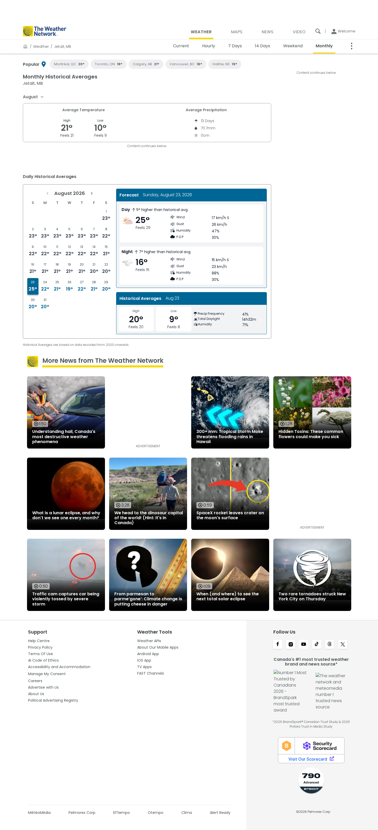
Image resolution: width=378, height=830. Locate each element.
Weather (41, 46)
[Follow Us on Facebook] (277, 644)
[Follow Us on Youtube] (303, 644)
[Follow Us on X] (342, 644)
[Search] (318, 31)
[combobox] (33, 97)
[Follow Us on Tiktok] (316, 644)
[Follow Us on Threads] (329, 644)
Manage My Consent (47, 673)
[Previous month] (47, 193)
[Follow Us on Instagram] (290, 644)
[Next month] (91, 193)
